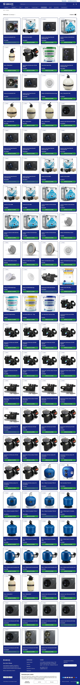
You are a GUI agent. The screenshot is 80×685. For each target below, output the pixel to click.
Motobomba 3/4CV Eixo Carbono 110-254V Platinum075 (11, 427)
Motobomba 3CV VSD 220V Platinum (48, 287)
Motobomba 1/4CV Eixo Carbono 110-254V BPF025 (30, 483)
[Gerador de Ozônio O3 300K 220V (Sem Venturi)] (49, 193)
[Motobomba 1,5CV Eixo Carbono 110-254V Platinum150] (49, 387)
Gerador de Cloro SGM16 (65, 176)
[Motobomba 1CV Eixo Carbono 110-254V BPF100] (30, 443)
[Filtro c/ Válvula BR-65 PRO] (11, 110)
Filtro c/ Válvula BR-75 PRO (65, 93)
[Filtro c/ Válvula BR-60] (30, 110)
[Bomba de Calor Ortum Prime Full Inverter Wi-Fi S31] (30, 82)
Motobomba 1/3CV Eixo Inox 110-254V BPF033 (11, 455)
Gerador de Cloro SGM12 (27, 37)
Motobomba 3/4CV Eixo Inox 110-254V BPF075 (49, 427)
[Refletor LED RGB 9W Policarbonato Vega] (49, 82)
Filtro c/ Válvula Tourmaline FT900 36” (49, 483)
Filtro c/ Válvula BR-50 (46, 121)
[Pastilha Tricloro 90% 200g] (68, 276)
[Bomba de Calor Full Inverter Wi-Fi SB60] (11, 610)
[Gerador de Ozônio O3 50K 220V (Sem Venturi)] (68, 26)
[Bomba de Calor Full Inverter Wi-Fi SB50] (30, 610)
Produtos (7, 10)
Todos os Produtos (43, 7)
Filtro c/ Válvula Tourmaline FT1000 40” (49, 511)
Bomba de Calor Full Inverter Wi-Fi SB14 (11, 647)
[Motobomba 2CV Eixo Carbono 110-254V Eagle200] (30, 359)
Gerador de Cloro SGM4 (27, 204)
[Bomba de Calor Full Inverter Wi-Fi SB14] (11, 636)
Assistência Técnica (31, 668)
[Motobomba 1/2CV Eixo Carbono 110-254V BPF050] (68, 443)
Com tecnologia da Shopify (12, 681)
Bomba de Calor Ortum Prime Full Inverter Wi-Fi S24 (29, 177)
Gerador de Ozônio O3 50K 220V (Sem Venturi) (67, 38)
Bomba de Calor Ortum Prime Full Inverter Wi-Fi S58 (48, 149)
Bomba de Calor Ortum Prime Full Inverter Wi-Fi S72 (29, 149)
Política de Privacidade (65, 681)
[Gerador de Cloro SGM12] (30, 26)
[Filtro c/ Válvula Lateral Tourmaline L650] (30, 556)
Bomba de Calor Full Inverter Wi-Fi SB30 (67, 121)
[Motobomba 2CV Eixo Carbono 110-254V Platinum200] (30, 387)
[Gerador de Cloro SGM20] (49, 165)
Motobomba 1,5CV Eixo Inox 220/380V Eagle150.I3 (11, 343)
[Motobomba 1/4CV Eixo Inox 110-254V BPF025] (30, 54)
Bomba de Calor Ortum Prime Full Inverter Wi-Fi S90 (10, 149)
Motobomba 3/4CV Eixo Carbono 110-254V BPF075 (49, 455)
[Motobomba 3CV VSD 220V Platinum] (49, 276)
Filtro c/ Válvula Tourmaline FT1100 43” (30, 511)
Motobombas (14, 7)
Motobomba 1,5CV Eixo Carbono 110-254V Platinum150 (49, 399)
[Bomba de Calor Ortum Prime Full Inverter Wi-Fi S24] (30, 165)
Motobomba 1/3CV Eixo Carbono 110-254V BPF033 (11, 483)
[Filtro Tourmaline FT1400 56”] (68, 472)
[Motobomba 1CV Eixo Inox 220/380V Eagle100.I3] (30, 331)
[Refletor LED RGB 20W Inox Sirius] (49, 249)
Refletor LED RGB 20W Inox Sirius (48, 260)
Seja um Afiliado (56, 7)
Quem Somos (29, 662)
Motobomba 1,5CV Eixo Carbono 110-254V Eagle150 (49, 371)
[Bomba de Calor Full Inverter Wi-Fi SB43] (49, 610)
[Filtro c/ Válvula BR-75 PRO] (68, 82)
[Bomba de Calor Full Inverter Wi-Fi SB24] (68, 610)
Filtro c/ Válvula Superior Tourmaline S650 (67, 512)
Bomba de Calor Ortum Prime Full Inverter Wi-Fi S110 (66, 66)
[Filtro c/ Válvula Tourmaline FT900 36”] (49, 472)
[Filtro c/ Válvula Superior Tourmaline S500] (11, 528)
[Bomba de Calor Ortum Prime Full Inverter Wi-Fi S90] (11, 137)
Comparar (72, 14)
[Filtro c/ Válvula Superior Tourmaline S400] (49, 528)
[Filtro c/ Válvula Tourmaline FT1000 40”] (49, 500)
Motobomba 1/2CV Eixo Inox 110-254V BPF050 (67, 427)
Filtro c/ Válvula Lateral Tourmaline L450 (68, 567)
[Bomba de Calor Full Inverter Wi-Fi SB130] (30, 636)
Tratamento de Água (35, 7)
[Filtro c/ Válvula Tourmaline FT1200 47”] (11, 500)
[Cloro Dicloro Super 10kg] (49, 54)
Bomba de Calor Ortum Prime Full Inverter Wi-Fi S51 (66, 149)
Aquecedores (6, 7)
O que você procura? (64, 7)
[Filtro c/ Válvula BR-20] (11, 54)
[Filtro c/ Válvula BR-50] (49, 110)
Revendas (64, 1)
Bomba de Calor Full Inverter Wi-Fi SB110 (49, 647)
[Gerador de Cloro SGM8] (11, 193)
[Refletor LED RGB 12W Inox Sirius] (30, 249)
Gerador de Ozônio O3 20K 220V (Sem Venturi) (67, 205)
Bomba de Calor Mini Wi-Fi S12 (9, 37)
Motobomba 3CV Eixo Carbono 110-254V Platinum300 (11, 399)
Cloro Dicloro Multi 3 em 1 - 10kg (29, 314)
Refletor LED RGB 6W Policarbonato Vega (68, 260)
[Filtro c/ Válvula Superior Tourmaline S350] (68, 528)
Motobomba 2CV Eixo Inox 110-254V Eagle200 (48, 343)
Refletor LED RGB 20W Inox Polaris (66, 232)
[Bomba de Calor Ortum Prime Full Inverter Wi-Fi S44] (11, 165)
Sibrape (7, 681)
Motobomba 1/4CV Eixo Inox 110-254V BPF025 (30, 66)
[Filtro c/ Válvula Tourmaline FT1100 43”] (30, 500)
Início (4, 10)
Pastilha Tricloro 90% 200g (65, 287)
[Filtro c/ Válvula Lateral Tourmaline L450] (68, 556)
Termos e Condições (74, 681)
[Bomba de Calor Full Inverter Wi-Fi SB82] (49, 583)
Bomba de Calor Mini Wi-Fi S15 (9, 93)
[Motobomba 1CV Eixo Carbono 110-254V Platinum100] (68, 387)
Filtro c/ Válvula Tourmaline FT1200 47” (11, 511)
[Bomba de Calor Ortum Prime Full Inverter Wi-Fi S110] (68, 54)
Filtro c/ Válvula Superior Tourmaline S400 (48, 540)
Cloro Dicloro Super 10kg (46, 65)
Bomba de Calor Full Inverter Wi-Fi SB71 (67, 594)
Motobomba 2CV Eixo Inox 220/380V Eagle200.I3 (67, 315)
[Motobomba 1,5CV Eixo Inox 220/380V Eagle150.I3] (11, 331)
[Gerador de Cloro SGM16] (68, 165)
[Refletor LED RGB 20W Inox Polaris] (68, 221)
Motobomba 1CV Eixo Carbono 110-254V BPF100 (30, 455)
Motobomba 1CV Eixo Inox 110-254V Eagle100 (10, 371)
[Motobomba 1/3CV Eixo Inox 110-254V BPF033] (11, 443)
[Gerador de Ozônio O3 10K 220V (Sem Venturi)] (30, 221)
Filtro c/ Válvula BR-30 (27, 594)
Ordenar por (5, 14)
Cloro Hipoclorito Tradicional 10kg (48, 314)
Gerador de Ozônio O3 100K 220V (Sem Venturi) (49, 233)
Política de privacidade (39, 678)
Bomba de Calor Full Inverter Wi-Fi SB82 (49, 594)
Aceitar (39, 682)
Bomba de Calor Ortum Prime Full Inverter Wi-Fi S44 (10, 177)
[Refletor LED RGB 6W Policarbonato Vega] (68, 249)
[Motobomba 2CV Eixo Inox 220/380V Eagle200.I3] (68, 303)
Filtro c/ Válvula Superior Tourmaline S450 (30, 540)
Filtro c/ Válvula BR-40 (8, 594)
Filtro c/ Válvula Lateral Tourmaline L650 (30, 567)
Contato (28, 664)
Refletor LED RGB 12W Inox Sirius (29, 260)
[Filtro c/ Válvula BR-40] (11, 583)
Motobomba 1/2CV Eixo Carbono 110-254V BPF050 (67, 455)
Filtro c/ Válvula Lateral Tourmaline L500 (49, 567)
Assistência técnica (72, 1)
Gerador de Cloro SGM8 (8, 204)
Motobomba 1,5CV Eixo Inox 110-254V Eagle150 (67, 343)
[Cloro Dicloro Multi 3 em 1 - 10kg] (30, 303)
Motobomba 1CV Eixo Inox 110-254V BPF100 (29, 427)
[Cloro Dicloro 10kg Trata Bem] (11, 303)
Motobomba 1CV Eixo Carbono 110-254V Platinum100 (67, 399)
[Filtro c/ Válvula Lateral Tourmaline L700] (11, 556)
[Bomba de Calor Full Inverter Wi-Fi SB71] (68, 583)
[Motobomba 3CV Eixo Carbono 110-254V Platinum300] (11, 387)
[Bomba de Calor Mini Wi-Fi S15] (11, 82)
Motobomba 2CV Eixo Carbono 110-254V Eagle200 (30, 371)
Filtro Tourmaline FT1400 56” (65, 483)
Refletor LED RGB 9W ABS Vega (10, 287)
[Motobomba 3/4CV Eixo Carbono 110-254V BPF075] (49, 443)
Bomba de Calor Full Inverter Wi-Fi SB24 (67, 620)
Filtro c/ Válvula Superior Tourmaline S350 (67, 540)
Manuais (50, 7)
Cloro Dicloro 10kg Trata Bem (9, 314)
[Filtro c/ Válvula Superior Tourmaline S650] (68, 500)
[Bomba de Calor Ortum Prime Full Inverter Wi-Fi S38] (49, 26)
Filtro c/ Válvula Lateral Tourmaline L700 (11, 567)
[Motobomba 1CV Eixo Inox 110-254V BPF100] (30, 415)
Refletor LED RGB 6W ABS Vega (28, 287)
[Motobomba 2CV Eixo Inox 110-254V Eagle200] (49, 331)
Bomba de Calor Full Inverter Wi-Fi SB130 (30, 647)
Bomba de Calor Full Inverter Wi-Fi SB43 (49, 620)
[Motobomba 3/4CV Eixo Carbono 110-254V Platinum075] (11, 415)
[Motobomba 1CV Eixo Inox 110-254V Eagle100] (11, 359)
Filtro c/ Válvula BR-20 (8, 65)
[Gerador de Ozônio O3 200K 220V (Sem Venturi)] (11, 221)
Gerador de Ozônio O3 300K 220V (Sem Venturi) (49, 205)
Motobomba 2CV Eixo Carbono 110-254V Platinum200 (30, 399)
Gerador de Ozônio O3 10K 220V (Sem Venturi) (30, 233)
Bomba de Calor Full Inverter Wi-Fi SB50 (30, 620)
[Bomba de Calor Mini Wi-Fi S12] (11, 26)
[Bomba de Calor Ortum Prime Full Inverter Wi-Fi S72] (30, 137)
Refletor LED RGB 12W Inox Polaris (10, 260)
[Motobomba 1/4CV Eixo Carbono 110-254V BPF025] (30, 472)
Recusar (52, 682)
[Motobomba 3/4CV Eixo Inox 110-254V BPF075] (49, 415)
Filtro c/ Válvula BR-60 (27, 121)
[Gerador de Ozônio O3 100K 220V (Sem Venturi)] (49, 221)
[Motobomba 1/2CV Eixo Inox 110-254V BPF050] (68, 415)
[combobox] (43, 4)
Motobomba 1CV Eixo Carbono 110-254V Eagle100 (67, 371)
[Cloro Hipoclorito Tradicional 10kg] (49, 303)
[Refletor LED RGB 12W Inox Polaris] (11, 249)
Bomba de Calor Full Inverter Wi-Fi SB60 (11, 620)
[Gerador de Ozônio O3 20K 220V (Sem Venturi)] (68, 193)
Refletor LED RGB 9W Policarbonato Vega (49, 93)
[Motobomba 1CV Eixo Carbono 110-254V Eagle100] (68, 359)
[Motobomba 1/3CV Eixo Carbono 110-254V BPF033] (11, 472)
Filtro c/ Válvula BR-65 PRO (9, 121)
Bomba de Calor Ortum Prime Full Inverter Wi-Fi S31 (29, 94)
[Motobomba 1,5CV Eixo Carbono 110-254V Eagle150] (49, 359)
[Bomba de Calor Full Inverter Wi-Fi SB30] (68, 110)
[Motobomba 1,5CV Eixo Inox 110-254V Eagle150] (68, 331)
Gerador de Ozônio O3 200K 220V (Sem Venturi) (11, 233)
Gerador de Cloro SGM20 (46, 176)
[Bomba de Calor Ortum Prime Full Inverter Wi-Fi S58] (49, 137)
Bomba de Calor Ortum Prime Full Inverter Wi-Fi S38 (48, 38)
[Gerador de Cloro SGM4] (30, 193)
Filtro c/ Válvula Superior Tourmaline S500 (11, 540)
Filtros (20, 7)
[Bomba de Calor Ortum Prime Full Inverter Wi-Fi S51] (68, 137)
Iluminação (26, 7)
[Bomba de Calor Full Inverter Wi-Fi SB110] (49, 636)
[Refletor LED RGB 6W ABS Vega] (30, 276)
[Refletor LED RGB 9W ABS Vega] (11, 276)
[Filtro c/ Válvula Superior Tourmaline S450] (30, 528)
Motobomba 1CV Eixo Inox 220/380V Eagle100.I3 (29, 343)
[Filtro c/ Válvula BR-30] (30, 583)
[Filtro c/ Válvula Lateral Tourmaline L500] (49, 556)
